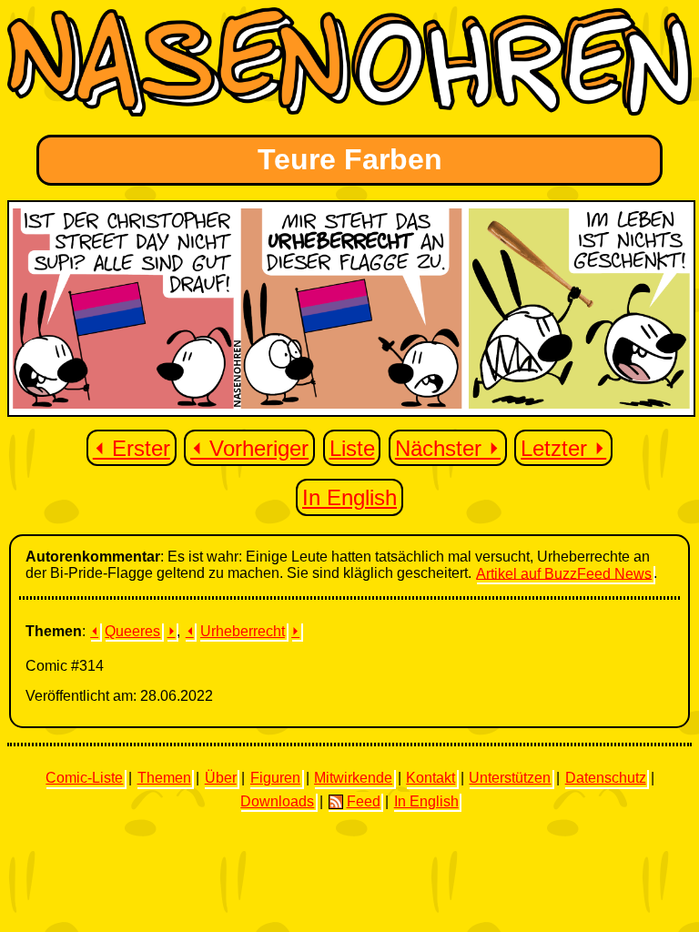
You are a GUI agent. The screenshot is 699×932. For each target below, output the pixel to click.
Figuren (275, 777)
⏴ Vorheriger (249, 448)
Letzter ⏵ (563, 448)
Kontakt (430, 777)
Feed (363, 801)
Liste (352, 448)
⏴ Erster (131, 448)
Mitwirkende (353, 777)
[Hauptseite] (349, 111)
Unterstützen (510, 777)
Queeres (132, 631)
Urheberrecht (242, 631)
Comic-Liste (84, 777)
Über (221, 777)
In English (349, 497)
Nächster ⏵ (448, 448)
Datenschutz (605, 777)
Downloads (277, 801)
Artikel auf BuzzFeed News (564, 573)
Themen (164, 777)
